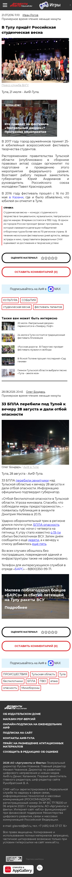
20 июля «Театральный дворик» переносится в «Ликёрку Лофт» (36, 324)
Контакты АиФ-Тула (19, 738)
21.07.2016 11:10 (11, 15)
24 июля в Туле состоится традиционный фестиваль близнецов (41, 336)
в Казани (16, 197)
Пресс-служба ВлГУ (15, 85)
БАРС (19, 569)
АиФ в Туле (31, 467)
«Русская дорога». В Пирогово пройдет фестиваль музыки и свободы (40, 348)
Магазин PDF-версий (19, 719)
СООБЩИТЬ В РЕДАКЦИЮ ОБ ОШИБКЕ (30, 751)
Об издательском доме (22, 714)
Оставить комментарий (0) (36, 272)
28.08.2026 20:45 (12, 391)
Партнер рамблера (35, 859)
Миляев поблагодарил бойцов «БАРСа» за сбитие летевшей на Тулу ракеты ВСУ (35, 595)
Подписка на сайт (17, 732)
